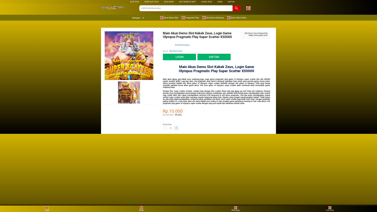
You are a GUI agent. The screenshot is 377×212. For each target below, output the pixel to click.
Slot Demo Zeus (175, 51)
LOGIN (219, 2)
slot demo (235, 91)
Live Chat (330, 210)
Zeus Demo (169, 2)
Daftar (141, 210)
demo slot (176, 79)
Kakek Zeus (206, 2)
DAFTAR (231, 2)
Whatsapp (236, 210)
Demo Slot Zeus (151, 2)
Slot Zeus (134, 2)
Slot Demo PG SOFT (187, 2)
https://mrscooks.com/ (258, 35)
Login (47, 210)
